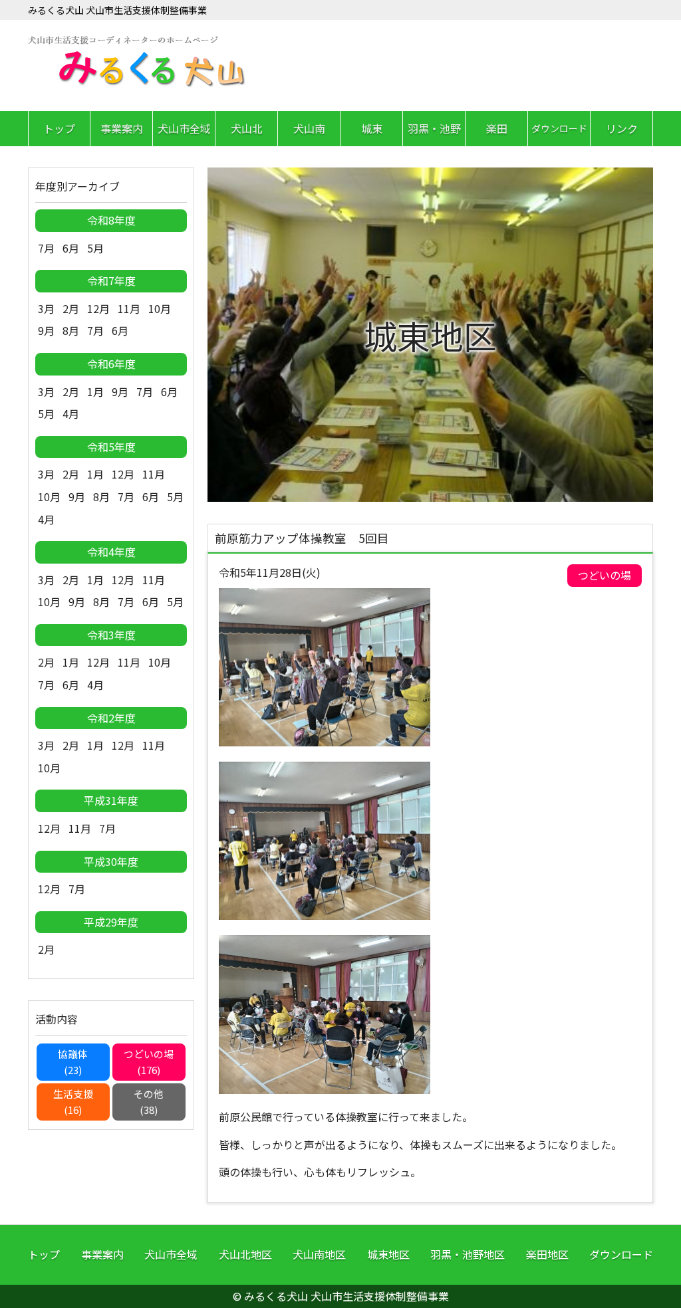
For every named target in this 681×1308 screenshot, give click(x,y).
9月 (46, 330)
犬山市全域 (184, 128)
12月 (98, 308)
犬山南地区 (319, 1254)
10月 (159, 308)
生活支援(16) (73, 1102)
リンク (622, 128)
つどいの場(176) (149, 1062)
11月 (129, 308)
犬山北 (247, 128)
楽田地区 (547, 1254)
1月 (95, 391)
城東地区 (388, 1254)
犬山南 (309, 128)
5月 (95, 248)
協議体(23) (73, 1062)
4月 (71, 413)
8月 (71, 330)
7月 (46, 248)
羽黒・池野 (434, 128)
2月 (71, 308)
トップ (59, 128)
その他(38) (149, 1102)
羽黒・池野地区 (467, 1254)
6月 (71, 248)
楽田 (496, 128)
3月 (46, 308)
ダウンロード (559, 128)
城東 (371, 128)
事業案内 (121, 128)
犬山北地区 (245, 1254)
